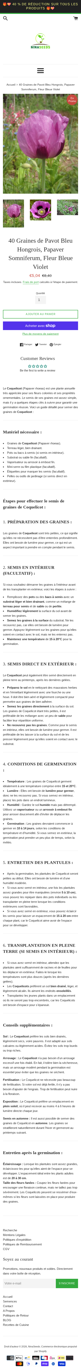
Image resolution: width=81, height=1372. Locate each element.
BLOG (7, 1320)
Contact (8, 1306)
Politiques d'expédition (17, 1239)
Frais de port (31, 282)
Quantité (40, 293)
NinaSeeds (34, 1346)
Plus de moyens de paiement (40, 333)
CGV (6, 1249)
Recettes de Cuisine (16, 1324)
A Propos (9, 1310)
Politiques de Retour (16, 1315)
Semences (10, 1301)
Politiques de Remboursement (22, 1244)
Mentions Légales (14, 1235)
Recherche (10, 1230)
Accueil (7, 1296)
